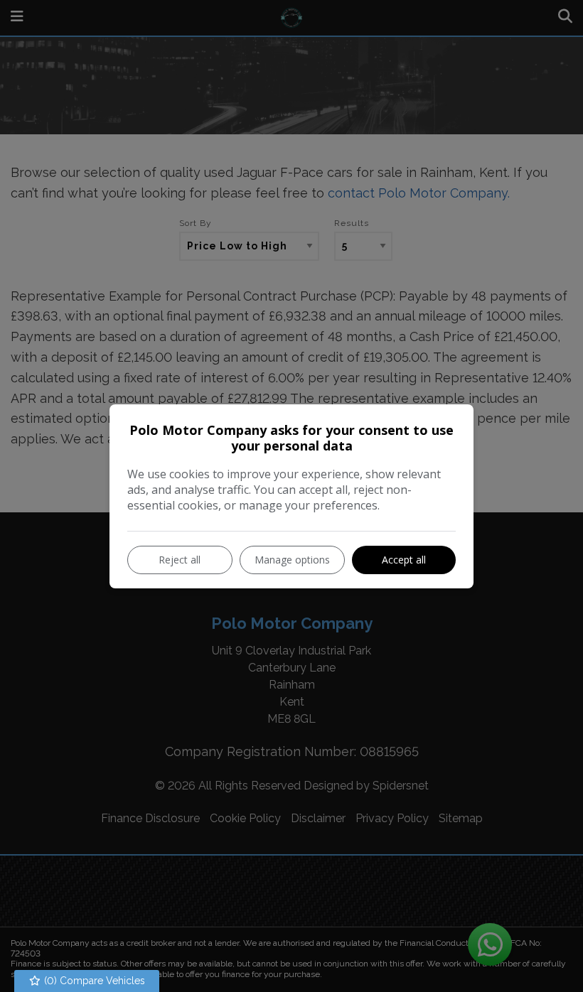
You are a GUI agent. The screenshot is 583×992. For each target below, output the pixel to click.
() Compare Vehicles (93, 980)
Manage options (292, 559)
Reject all (179, 559)
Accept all (404, 559)
